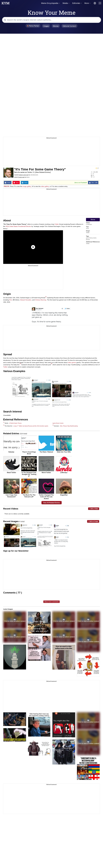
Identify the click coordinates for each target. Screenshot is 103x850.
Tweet (25, 182)
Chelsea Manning (40, 300)
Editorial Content (69, 26)
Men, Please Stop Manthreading (69, 426)
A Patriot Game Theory (15, 423)
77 (94, 177)
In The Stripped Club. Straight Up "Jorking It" (29, 474)
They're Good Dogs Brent (29, 453)
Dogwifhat (63, 495)
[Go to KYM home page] (5, 4)
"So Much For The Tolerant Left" (29, 496)
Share (8, 182)
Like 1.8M (94, 182)
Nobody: (11, 452)
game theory (89, 238)
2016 (87, 228)
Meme (93, 219)
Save (17, 182)
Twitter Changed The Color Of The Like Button (46, 496)
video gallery (45, 186)
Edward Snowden (25, 300)
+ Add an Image (93, 521)
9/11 (10, 300)
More (86, 3)
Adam (27, 177)
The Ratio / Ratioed (46, 452)
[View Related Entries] (43, 172)
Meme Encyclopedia (50, 3)
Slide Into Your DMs (64, 452)
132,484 (95, 172)
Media (65, 3)
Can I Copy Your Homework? (11, 496)
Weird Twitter (46, 472)
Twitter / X (30, 172)
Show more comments (51, 602)
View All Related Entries (51, 503)
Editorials (76, 3)
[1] (45, 296)
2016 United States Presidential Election (18, 226)
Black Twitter (11, 472)
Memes (56, 26)
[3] (51, 363)
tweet (94, 238)
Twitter (88, 232)
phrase (88, 239)
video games (72, 362)
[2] (20, 363)
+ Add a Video (93, 508)
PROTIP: (7, 186)
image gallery (27, 186)
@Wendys (63, 472)
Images (46, 26)
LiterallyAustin (34, 175)
